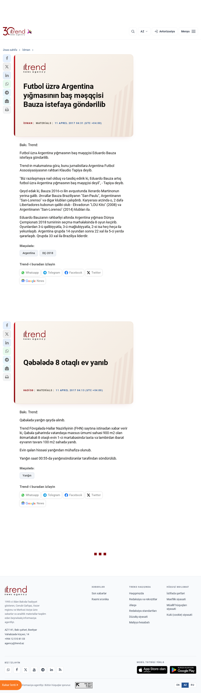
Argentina (29, 253)
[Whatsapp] (8, 669)
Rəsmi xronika (100, 599)
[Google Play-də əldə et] (183, 670)
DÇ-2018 (47, 253)
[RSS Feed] (60, 669)
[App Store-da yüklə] (152, 670)
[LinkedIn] (51, 669)
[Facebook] (16, 669)
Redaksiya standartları (143, 610)
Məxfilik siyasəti (176, 599)
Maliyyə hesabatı (139, 622)
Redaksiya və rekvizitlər (143, 599)
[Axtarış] (133, 31)
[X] (25, 669)
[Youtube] (34, 669)
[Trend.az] (17, 31)
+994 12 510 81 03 (15, 638)
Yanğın (27, 475)
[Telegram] (42, 669)
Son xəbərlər (99, 593)
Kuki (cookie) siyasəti (179, 614)
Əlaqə (132, 605)
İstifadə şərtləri (176, 593)
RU (192, 685)
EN (178, 685)
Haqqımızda (136, 593)
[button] (7, 58)
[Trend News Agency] (16, 591)
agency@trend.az (14, 643)
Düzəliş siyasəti (138, 616)
